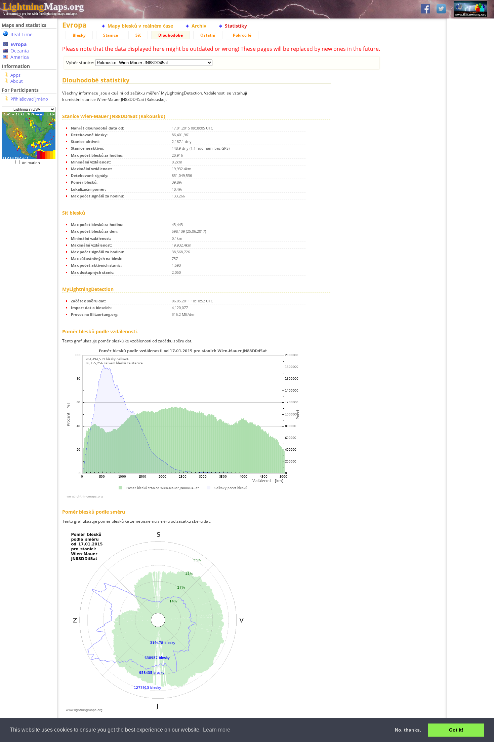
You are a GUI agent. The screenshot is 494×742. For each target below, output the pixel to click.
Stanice (110, 35)
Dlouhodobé (170, 35)
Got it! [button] (456, 730)
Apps (15, 75)
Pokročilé (242, 35)
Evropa (18, 44)
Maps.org (43, 6)
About (16, 81)
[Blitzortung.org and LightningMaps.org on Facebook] (425, 9)
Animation (32, 162)
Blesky (79, 35)
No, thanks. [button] (408, 730)
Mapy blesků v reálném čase (140, 26)
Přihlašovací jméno (29, 99)
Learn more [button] (216, 730)
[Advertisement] (26, 206)
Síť (138, 35)
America (19, 57)
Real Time (21, 34)
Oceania (19, 50)
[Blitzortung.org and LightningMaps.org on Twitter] (441, 9)
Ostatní (207, 35)
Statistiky (236, 26)
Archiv (199, 26)
